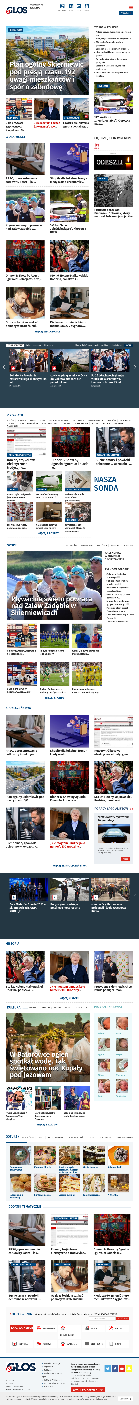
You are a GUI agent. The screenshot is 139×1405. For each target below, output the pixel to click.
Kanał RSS (48, 1387)
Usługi (118, 1328)
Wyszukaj (125, 13)
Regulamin (48, 1367)
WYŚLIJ (128, 345)
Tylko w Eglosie (106, 27)
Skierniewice (36, 5)
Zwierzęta (72, 1344)
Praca (94, 1328)
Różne (118, 1344)
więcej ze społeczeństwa (69, 865)
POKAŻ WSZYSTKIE (15, 345)
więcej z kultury (48, 1124)
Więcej (125, 859)
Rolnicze (47, 1344)
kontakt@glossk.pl (16, 1386)
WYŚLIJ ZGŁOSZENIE (85, 1390)
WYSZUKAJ (123, 1318)
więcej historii (69, 998)
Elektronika (97, 1344)
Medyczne (23, 1344)
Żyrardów (35, 8)
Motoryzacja (49, 1328)
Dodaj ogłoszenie (22, 1328)
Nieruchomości (66, 1335)
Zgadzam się (126, 1399)
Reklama (48, 1370)
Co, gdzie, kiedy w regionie (113, 138)
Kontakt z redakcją (52, 1363)
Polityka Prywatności (53, 1380)
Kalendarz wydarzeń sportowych (114, 556)
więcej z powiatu (49, 533)
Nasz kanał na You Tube (54, 1383)
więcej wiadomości (47, 331)
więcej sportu (54, 697)
